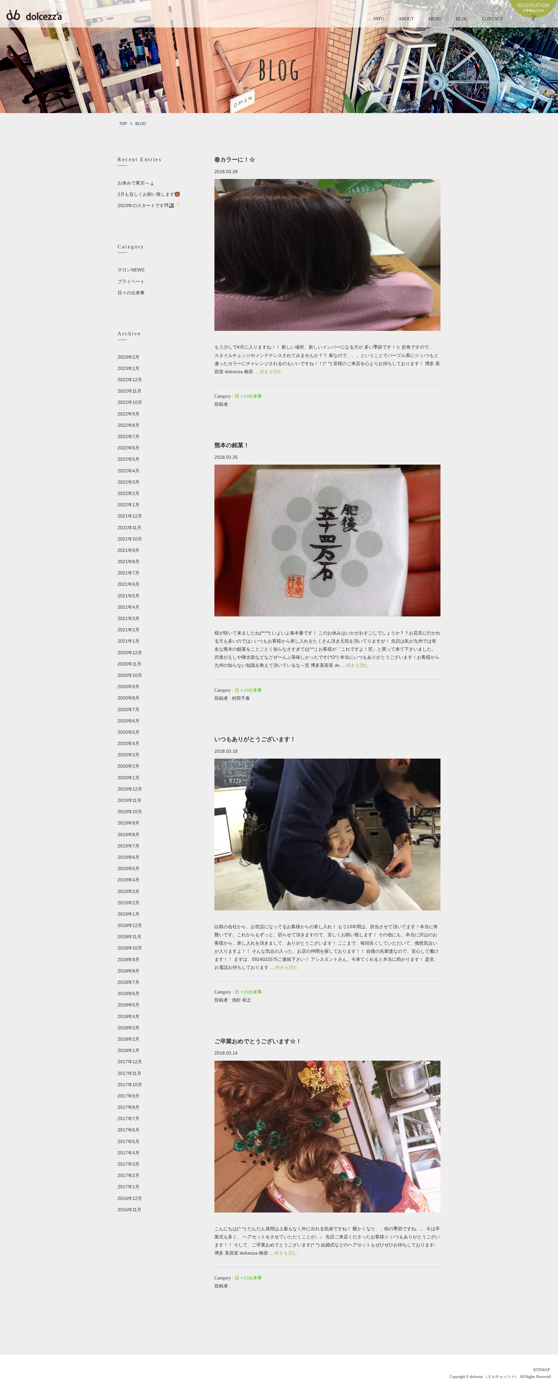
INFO (379, 18)
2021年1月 (129, 641)
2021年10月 (130, 538)
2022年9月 (129, 413)
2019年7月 (129, 845)
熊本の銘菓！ (231, 445)
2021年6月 (129, 584)
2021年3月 (129, 618)
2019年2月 (129, 902)
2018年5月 (129, 1004)
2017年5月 (129, 1141)
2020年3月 (129, 754)
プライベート (131, 281)
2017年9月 (129, 1095)
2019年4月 (129, 879)
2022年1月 (129, 504)
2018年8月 (129, 970)
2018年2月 (129, 1039)
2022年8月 (129, 425)
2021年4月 (129, 607)
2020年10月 (130, 675)
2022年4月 (129, 470)
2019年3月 (129, 891)
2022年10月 (130, 402)
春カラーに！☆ (234, 159)
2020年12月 (130, 652)
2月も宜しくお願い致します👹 (149, 194)
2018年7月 (129, 982)
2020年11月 (129, 664)
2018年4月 (129, 1016)
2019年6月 (129, 857)
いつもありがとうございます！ (255, 739)
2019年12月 (130, 789)
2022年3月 (129, 482)
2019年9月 (129, 822)
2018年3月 (129, 1027)
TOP (123, 123)
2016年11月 (129, 1209)
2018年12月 (130, 925)
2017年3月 (129, 1164)
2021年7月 (129, 572)
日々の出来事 (248, 396)
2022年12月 (130, 379)
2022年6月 (129, 447)
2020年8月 (129, 697)
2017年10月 (130, 1084)
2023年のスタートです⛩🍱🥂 (149, 205)
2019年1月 (129, 914)
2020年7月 (129, 709)
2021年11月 (129, 527)
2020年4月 (129, 743)
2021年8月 (129, 561)
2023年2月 (129, 357)
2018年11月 (129, 936)
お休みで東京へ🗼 (136, 182)
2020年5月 (129, 732)
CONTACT (492, 18)
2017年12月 (130, 1061)
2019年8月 (129, 834)
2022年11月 (129, 391)
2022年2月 (129, 493)
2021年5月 (129, 595)
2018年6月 (129, 993)
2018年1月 (129, 1050)
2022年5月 (129, 459)
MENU (434, 18)
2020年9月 (129, 686)
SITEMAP (541, 1370)
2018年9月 (129, 959)
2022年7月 (129, 436)
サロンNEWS (131, 269)
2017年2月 (129, 1175)
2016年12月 (130, 1198)
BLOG (462, 18)
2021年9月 (129, 550)
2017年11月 (129, 1073)
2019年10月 (130, 811)
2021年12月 (130, 516)
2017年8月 (129, 1107)
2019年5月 (129, 868)
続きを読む (271, 371)
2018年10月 (130, 948)
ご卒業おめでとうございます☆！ (258, 1041)
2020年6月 (129, 720)
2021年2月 (129, 629)
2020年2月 (129, 766)
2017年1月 (129, 1186)
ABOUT (406, 18)
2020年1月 (129, 777)
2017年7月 (129, 1118)
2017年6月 (129, 1129)
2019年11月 (129, 800)
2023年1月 (129, 368)
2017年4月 (129, 1152)
